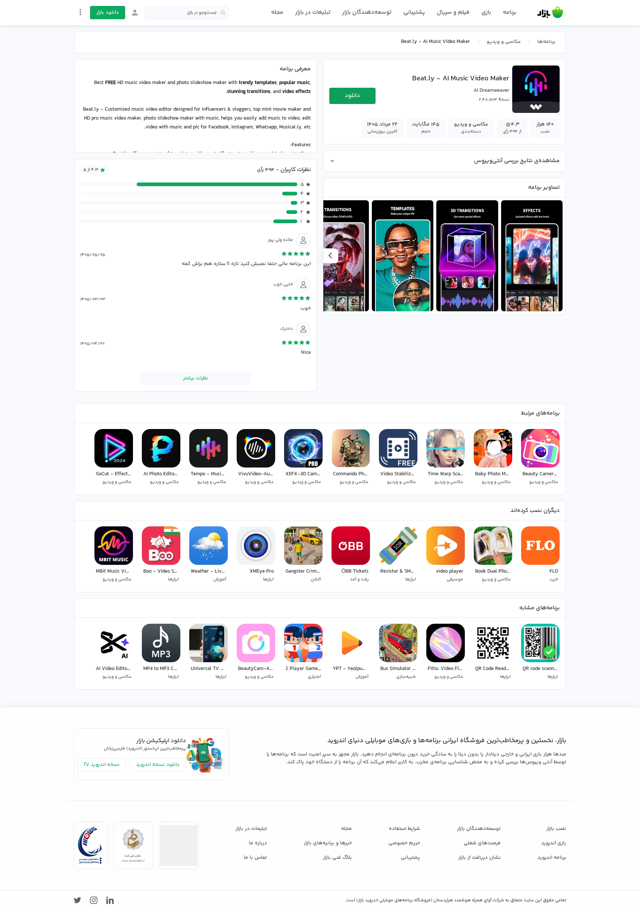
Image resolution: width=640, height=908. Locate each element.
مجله (277, 12)
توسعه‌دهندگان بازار (366, 12)
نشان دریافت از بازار (479, 858)
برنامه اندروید (551, 858)
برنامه (509, 12)
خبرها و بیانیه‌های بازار (328, 843)
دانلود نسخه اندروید (158, 765)
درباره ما (258, 843)
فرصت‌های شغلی (482, 843)
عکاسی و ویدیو (504, 42)
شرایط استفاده (404, 829)
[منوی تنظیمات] (80, 12)
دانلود (352, 95)
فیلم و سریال (453, 12)
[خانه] (550, 12)
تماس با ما (255, 858)
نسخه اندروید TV (101, 765)
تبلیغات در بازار (312, 12)
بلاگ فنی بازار (337, 858)
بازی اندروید (553, 843)
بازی (486, 12)
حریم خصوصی (404, 843)
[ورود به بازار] (134, 12)
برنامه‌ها (546, 42)
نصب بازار (556, 829)
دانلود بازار (107, 13)
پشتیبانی (414, 12)
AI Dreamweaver (491, 91)
